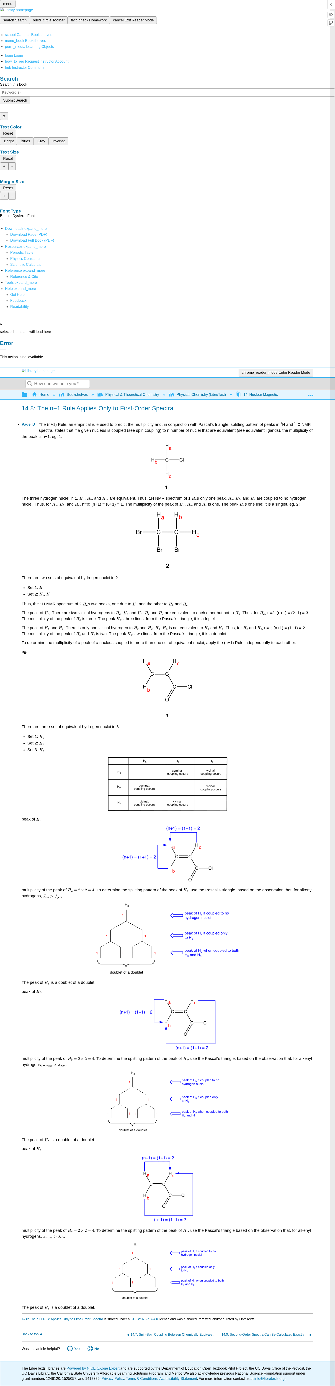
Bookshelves (77, 394)
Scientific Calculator (26, 264)
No (96, 1349)
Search (29, 384)
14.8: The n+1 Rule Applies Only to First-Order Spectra (62, 1319)
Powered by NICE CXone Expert (93, 1368)
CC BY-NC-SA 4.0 (144, 1319)
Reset (8, 133)
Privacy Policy (112, 1379)
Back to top (30, 1334)
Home (44, 394)
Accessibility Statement (178, 1379)
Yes (77, 1349)
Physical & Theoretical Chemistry (132, 394)
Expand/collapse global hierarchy (27, 395)
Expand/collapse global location (310, 393)
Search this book (13, 84)
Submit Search (15, 100)
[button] (18, 300)
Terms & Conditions (142, 1379)
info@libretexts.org (269, 1379)
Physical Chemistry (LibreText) (201, 394)
